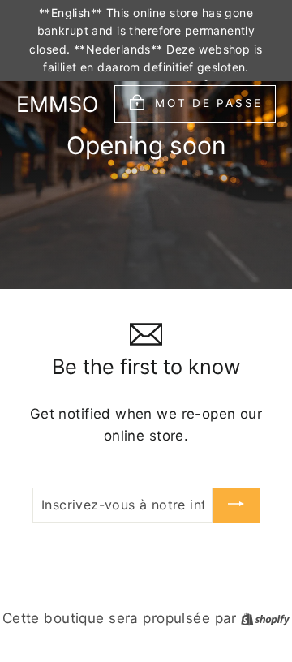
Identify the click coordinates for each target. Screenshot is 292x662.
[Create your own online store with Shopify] (265, 618)
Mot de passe (209, 103)
